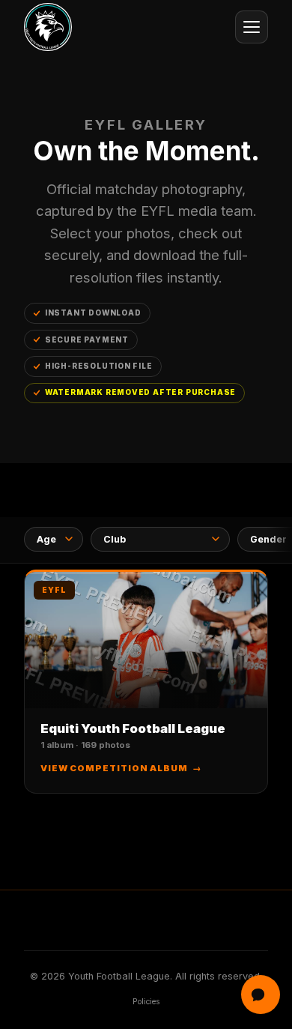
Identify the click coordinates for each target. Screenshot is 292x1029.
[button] (146, 682)
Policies (146, 1002)
